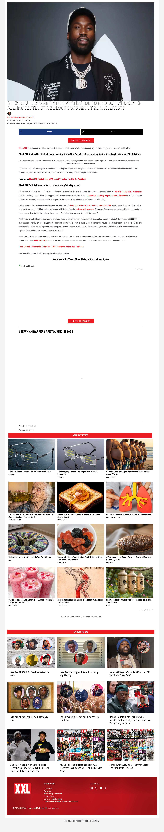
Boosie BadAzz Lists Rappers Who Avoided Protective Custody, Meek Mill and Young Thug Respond (130, 720)
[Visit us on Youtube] (102, 788)
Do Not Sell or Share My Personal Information (61, 802)
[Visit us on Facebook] (106, 788)
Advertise (47, 791)
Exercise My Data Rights (53, 799)
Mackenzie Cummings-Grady (20, 117)
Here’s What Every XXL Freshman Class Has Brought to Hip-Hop (128, 766)
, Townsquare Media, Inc (35, 808)
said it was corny (40, 240)
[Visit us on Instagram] (92, 788)
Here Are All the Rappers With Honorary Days (29, 718)
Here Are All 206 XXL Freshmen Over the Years (29, 674)
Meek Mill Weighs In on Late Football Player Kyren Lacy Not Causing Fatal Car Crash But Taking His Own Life (29, 767)
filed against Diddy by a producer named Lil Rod (90, 205)
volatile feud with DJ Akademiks (128, 192)
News (31, 430)
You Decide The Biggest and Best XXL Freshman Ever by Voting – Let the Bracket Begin (80, 767)
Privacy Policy (49, 796)
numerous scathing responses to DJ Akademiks (107, 195)
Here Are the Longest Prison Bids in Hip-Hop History (79, 674)
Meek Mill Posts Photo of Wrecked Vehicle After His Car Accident (57, 179)
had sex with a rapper (85, 209)
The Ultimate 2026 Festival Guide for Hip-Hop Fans (79, 718)
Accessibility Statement (53, 794)
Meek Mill (23, 148)
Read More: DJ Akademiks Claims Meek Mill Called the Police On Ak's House (51, 247)
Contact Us (48, 788)
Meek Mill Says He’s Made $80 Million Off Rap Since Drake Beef (129, 674)
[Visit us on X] (97, 788)
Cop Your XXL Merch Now (80, 140)
